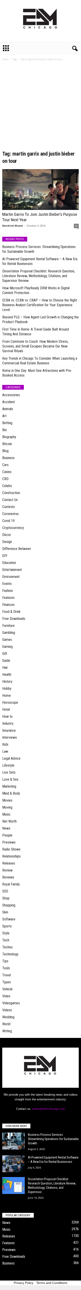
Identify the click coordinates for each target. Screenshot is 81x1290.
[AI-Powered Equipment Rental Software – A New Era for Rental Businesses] (13, 1163)
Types (6, 982)
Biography (9, 437)
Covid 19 (8, 521)
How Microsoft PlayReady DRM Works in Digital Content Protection (36, 290)
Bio (4, 430)
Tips (5, 961)
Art (4, 416)
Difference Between (16, 549)
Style (5, 933)
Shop (5, 898)
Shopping (8, 905)
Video (6, 996)
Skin (5, 912)
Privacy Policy (23, 1283)
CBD (5, 479)
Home (5, 59)
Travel (6, 975)
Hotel (6, 709)
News (6, 828)
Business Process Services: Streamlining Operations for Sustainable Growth (39, 249)
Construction (11, 493)
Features (8, 598)
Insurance (9, 730)
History (7, 681)
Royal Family (11, 884)
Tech (5, 940)
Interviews (9, 737)
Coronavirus (10, 514)
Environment (11, 577)
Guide (6, 660)
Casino (6, 472)
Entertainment (12, 570)
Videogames (11, 1003)
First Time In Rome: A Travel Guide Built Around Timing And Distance (35, 331)
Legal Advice (11, 758)
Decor (6, 535)
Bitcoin (7, 444)
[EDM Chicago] (40, 21)
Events (7, 584)
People (7, 835)
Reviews (8, 877)
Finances (8, 604)
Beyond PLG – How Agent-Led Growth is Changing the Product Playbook (40, 319)
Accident (8, 402)
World (6, 1024)
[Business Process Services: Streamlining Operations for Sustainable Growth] (13, 1141)
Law (5, 751)
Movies (7, 800)
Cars (5, 465)
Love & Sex (10, 779)
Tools (6, 968)
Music (6, 814)
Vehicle (7, 989)
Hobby (6, 688)
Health (6, 674)
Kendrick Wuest (12, 225)
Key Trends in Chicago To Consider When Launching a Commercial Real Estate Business (39, 360)
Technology (10, 954)
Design (7, 542)
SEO (5, 891)
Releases (8, 863)
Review (7, 870)
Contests (8, 507)
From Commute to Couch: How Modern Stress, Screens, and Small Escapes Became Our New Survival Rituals (35, 346)
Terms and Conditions (51, 1283)
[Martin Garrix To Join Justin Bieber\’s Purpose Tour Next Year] (40, 189)
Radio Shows (11, 849)
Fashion (7, 591)
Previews (9, 842)
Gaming (7, 646)
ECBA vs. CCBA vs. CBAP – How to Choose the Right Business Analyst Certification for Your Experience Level (39, 305)
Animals (7, 409)
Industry (8, 723)
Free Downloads (13, 618)
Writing (7, 1031)
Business (8, 458)
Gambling (8, 632)
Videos (7, 1010)
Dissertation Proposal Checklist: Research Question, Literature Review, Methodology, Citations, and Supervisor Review (38, 276)
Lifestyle (8, 765)
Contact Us (10, 500)
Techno (7, 947)
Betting (7, 423)
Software (8, 919)
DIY (4, 556)
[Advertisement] (40, 107)
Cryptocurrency (13, 528)
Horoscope (10, 702)
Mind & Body (11, 793)
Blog (5, 451)
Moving (7, 807)
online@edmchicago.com (48, 1109)
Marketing (9, 786)
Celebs (7, 486)
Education (9, 563)
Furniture (8, 625)
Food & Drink (11, 611)
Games (7, 639)
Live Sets (9, 772)
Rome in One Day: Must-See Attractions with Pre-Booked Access (37, 372)
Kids (5, 744)
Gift (4, 653)
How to (7, 716)
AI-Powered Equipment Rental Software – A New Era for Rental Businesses (39, 261)
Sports (7, 926)
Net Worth (9, 821)
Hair (5, 667)
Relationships (11, 856)
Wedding (8, 1017)
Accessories (11, 395)
